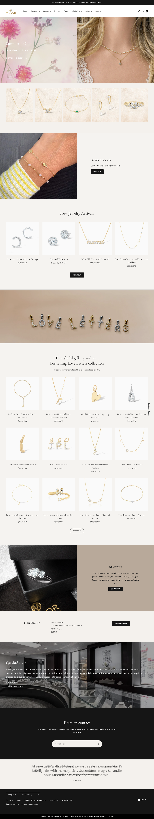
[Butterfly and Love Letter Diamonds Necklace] (95, 494)
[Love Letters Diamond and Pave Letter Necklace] (131, 238)
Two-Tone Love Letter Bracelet (132, 515)
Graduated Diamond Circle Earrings (22, 259)
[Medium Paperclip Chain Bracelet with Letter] (22, 393)
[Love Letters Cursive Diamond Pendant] (95, 444)
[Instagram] (142, 800)
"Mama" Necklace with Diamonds (95, 259)
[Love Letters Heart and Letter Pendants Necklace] (58, 393)
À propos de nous (12, 804)
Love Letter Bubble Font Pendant (22, 464)
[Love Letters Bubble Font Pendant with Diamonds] (131, 393)
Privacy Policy (54, 800)
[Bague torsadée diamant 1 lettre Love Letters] (58, 494)
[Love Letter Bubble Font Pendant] (22, 444)
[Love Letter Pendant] (58, 444)
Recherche (9, 800)
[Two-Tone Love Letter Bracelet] (131, 494)
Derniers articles (67, 800)
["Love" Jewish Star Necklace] (131, 444)
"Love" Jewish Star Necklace (131, 464)
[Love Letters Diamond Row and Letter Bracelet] (22, 494)
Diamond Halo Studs (59, 259)
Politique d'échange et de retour (35, 800)
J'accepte (110, 816)
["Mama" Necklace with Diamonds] (95, 238)
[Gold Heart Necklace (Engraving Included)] (95, 393)
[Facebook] (139, 800)
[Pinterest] (146, 800)
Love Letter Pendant (58, 464)
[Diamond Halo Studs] (58, 238)
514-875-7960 (12, 682)
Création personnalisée (29, 804)
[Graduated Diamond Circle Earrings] (22, 238)
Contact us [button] (115, 589)
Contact (19, 800)
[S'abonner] (99, 743)
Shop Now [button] (97, 171)
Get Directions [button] (121, 623)
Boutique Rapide (149, 409)
